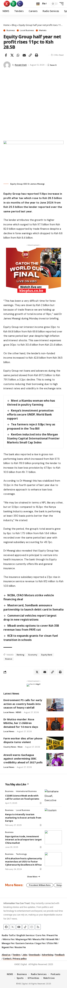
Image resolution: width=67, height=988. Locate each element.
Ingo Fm (40, 943)
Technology (21, 854)
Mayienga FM (23, 939)
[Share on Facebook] (5, 55)
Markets (42, 30)
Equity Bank (46, 655)
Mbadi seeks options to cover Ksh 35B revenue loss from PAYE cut (31, 627)
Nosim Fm (20, 947)
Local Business (27, 30)
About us (6, 954)
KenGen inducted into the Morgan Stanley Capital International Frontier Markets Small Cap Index (33, 438)
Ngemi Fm (7, 947)
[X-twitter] (12, 927)
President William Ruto (40, 885)
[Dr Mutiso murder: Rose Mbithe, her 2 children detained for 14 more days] (55, 724)
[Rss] (38, 927)
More (20, 747)
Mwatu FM (38, 939)
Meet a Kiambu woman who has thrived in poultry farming (31, 402)
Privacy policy (20, 958)
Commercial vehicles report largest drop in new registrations (30, 617)
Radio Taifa (8, 935)
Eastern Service (25, 943)
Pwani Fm (52, 935)
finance (8, 659)
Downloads (34, 954)
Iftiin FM (52, 943)
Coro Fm (40, 935)
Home (6, 25)
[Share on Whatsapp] (18, 55)
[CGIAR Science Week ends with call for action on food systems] (53, 796)
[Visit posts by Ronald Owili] (7, 65)
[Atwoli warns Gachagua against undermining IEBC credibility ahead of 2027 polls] (55, 759)
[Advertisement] (33, 105)
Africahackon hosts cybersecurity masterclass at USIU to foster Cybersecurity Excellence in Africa (23, 861)
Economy (32, 655)
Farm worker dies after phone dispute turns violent (22, 740)
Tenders (16, 954)
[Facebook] (6, 927)
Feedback (60, 954)
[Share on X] (12, 55)
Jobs (24, 954)
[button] (37, 3)
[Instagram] (31, 927)
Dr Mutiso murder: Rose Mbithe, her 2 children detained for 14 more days (20, 723)
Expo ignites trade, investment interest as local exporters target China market (23, 839)
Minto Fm (8, 939)
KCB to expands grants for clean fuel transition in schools (30, 638)
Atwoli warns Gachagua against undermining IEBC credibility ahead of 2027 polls (23, 758)
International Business (26, 791)
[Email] (24, 55)
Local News (8, 712)
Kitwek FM (52, 939)
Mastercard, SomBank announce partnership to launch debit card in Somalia (33, 607)
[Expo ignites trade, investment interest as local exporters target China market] (53, 837)
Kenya (59, 885)
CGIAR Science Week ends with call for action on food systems (22, 797)
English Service (25, 935)
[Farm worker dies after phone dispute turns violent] (55, 743)
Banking (20, 655)
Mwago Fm (8, 943)
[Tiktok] (25, 927)
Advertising (47, 954)
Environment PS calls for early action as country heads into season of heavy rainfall (22, 703)
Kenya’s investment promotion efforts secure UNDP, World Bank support (30, 414)
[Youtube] (19, 927)
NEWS (18, 712)
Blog (14, 25)
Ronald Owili (21, 65)
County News (9, 747)
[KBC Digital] (13, 3)
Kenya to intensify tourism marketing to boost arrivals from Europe (23, 817)
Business (11, 30)
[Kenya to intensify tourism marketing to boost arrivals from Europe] (53, 815)
